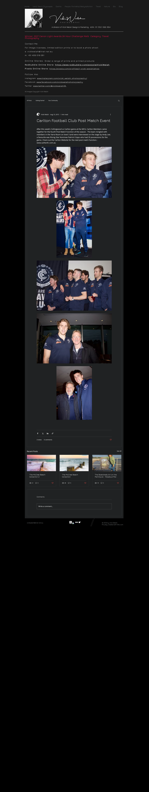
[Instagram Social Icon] (70, 522)
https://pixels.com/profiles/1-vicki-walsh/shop (74, 69)
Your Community (53, 100)
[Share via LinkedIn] (48, 433)
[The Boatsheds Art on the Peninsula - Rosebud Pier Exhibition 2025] (106, 463)
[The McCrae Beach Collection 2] (41, 463)
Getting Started (40, 100)
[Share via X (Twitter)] (43, 433)
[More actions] (110, 114)
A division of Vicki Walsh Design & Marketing (71, 27)
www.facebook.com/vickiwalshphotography (60, 82)
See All (119, 451)
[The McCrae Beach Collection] (74, 463)
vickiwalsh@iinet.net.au (40, 51)
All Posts (29, 100)
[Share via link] (53, 433)
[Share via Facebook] (38, 433)
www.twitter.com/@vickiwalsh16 (50, 86)
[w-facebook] (73, 524)
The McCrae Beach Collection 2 (37, 476)
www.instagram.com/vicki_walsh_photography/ (62, 78)
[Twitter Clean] (79, 522)
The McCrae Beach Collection (70, 476)
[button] (119, 100)
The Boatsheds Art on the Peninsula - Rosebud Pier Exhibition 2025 (106, 476)
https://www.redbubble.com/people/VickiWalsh (82, 65)
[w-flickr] (76, 522)
